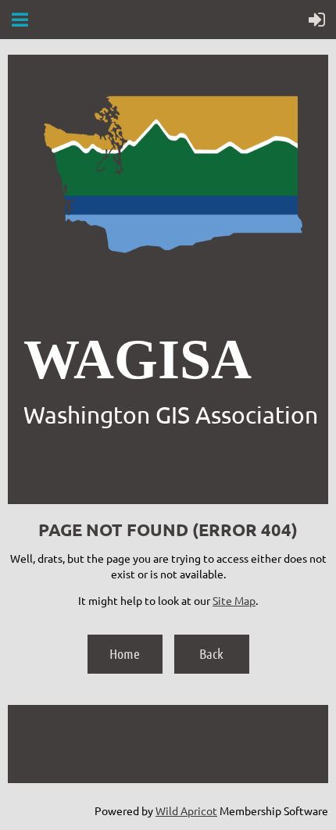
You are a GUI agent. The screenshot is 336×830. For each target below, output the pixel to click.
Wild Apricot (186, 810)
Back (211, 653)
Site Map (234, 600)
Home (124, 653)
